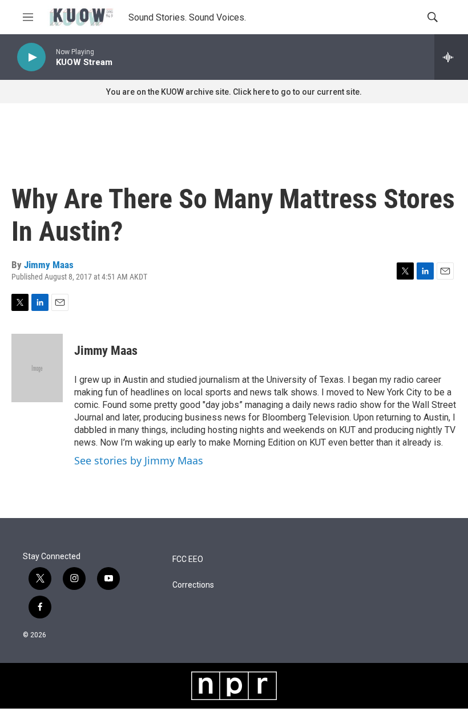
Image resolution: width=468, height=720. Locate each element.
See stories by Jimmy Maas (138, 460)
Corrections (193, 585)
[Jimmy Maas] (37, 368)
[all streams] (451, 57)
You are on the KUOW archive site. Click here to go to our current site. (234, 91)
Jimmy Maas (49, 264)
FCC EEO (187, 559)
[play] (31, 57)
